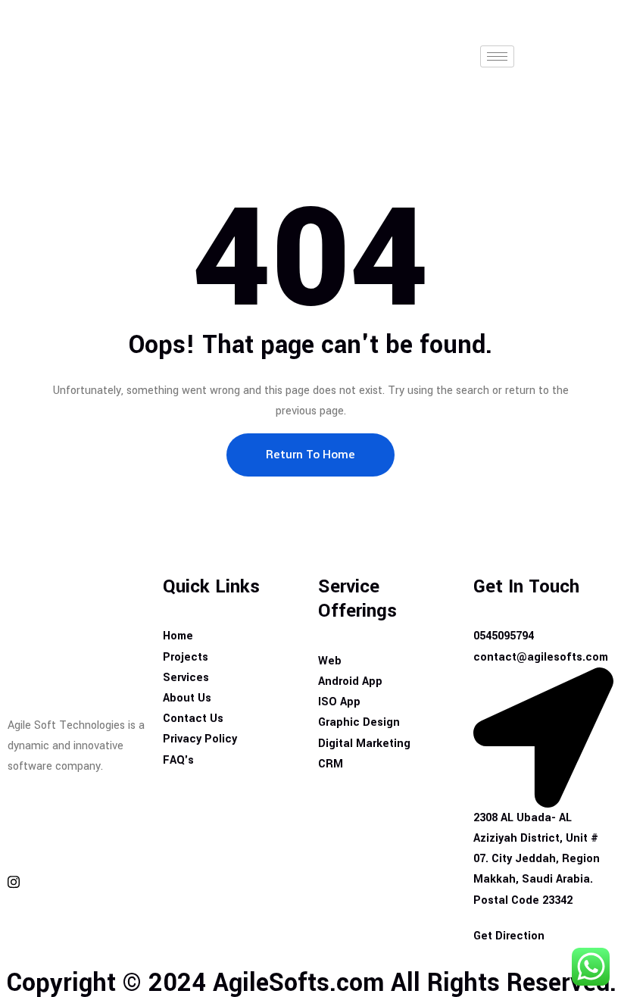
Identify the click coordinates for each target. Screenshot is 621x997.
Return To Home (310, 454)
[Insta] (78, 881)
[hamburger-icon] (497, 56)
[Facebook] (78, 810)
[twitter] (78, 846)
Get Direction (509, 936)
